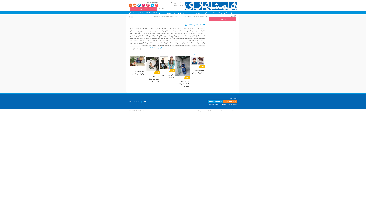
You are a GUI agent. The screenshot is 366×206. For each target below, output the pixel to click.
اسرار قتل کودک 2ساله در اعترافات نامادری (184, 83)
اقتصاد (213, 13)
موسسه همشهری (154, 2)
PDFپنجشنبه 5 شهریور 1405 (143, 9)
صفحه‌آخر (162, 13)
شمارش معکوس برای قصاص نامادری (138, 72)
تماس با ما (137, 102)
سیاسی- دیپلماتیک (222, 13)
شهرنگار (148, 13)
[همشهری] (211, 6)
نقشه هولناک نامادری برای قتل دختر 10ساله (154, 79)
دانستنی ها (140, 13)
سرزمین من (199, 13)
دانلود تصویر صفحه (222, 19)
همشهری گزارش (182, 13)
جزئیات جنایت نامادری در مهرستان (198, 71)
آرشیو (147, 2)
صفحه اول (234, 13)
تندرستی (131, 13)
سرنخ (206, 13)
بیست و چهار (171, 13)
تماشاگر (155, 13)
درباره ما (145, 102)
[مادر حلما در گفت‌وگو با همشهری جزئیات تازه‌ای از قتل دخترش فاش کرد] (152, 63)
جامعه (191, 13)
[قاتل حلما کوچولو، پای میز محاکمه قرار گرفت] (167, 63)
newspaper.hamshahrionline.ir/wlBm (164, 16)
